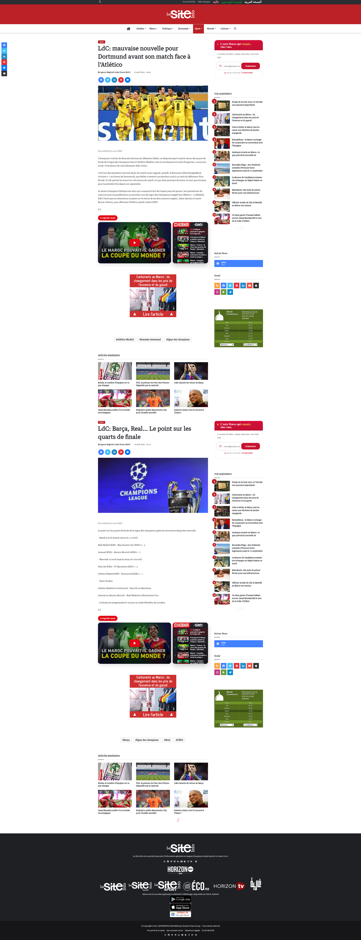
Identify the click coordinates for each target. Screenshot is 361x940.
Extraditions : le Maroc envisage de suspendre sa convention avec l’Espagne (247, 142)
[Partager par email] (4, 73)
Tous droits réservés (211, 926)
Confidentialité (247, 73)
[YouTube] (182, 861)
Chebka (140, 28)
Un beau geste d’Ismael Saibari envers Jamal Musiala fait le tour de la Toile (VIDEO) (247, 218)
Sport (197, 28)
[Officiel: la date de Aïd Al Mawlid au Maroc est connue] (222, 206)
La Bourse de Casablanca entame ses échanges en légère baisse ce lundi (247, 180)
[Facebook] (101, 80)
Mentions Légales (192, 930)
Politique (167, 28)
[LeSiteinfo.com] (180, 14)
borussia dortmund (151, 339)
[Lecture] (134, 243)
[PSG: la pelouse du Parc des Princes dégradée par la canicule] (153, 371)
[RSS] (165, 861)
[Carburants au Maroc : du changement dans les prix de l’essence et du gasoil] (222, 118)
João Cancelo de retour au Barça (188, 382)
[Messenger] (127, 80)
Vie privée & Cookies (156, 930)
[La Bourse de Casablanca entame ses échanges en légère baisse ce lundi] (222, 181)
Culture (224, 28)
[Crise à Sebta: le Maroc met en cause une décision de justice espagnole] (222, 131)
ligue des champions (179, 339)
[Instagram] (189, 861)
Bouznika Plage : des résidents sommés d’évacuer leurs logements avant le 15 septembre (247, 168)
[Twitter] (108, 80)
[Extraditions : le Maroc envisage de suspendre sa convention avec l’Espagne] (222, 143)
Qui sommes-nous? (175, 930)
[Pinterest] (121, 80)
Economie (183, 28)
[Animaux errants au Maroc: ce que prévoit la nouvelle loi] (222, 156)
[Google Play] (192, 861)
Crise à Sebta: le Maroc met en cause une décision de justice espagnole (246, 130)
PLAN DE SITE (208, 930)
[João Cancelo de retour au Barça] (191, 371)
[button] (134, 242)
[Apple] (185, 861)
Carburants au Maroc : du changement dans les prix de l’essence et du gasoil (245, 117)
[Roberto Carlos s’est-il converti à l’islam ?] (191, 398)
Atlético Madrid (125, 339)
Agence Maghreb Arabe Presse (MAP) (115, 72)
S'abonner (250, 66)
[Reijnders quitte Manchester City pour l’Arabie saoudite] (153, 398)
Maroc (152, 28)
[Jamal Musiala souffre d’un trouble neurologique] (115, 398)
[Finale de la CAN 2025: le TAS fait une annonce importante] (222, 106)
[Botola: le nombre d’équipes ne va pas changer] (115, 371)
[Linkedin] (114, 80)
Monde (210, 28)
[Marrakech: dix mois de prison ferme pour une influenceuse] (222, 194)
